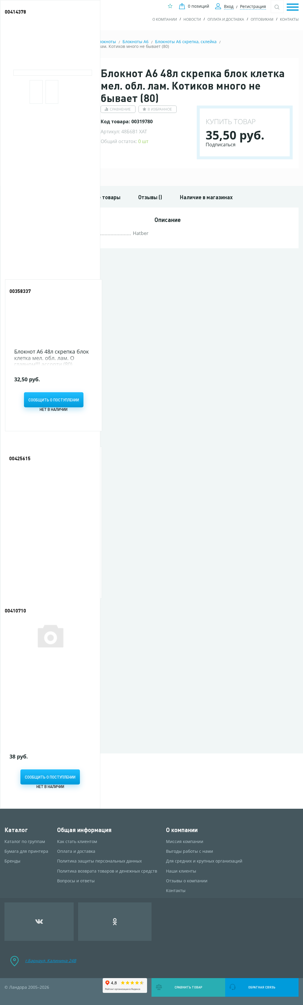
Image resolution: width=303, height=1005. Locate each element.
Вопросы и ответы (76, 880)
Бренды (12, 861)
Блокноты (106, 41)
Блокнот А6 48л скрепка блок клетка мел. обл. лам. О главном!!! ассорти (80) (51, 358)
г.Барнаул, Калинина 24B (50, 960)
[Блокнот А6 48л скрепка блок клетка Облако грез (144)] (50, 635)
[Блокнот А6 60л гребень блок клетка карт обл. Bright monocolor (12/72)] (50, 36)
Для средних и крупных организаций (204, 861)
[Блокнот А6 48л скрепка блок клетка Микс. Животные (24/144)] (53, 482)
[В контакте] (39, 921)
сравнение (120, 109)
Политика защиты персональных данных (99, 861)
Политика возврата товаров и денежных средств (107, 871)
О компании (164, 19)
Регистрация (253, 6)
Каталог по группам (24, 841)
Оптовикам (262, 19)
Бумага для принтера (26, 851)
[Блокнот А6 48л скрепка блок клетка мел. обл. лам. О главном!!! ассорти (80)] (53, 315)
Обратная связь (261, 987)
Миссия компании (184, 841)
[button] (293, 7)
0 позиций (198, 6)
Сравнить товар (188, 987)
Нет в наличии (53, 409)
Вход (228, 6)
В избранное (160, 109)
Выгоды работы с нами (189, 851)
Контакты (289, 19)
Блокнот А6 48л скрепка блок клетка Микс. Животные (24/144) (51, 525)
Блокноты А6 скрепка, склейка (186, 41)
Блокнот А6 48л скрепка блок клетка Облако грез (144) (46, 676)
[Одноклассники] (115, 921)
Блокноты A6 (136, 41)
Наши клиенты (181, 871)
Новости (192, 19)
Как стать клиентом (77, 841)
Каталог (16, 829)
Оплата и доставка (225, 19)
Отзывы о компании (186, 880)
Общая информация (84, 829)
